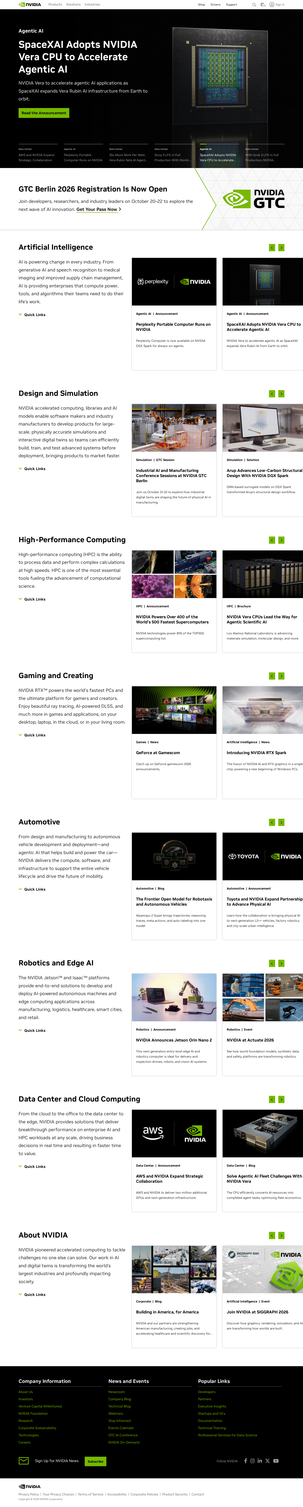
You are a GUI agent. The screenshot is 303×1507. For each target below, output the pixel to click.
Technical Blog (119, 1406)
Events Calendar (121, 1428)
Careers (25, 1442)
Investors (26, 1399)
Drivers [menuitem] (215, 4)
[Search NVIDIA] (254, 4)
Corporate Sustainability (37, 1428)
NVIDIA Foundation (33, 1413)
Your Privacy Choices (58, 1494)
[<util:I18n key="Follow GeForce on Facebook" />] (245, 1460)
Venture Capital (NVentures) (40, 1406)
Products (55, 4)
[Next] (281, 247)
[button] (262, 6)
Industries (92, 4)
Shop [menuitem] (201, 4)
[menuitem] (55, 4)
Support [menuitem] (231, 4)
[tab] (38, 153)
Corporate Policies (144, 1494)
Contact (197, 1494)
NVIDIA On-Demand (124, 1442)
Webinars (115, 1413)
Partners (204, 1399)
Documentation (210, 1421)
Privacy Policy (29, 1494)
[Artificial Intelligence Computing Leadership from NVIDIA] (30, 4)
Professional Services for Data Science (227, 1435)
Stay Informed (119, 1421)
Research (26, 1421)
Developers (206, 1392)
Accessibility (117, 1494)
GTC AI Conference (123, 1435)
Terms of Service (90, 1494)
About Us (26, 1392)
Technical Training (212, 1428)
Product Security (175, 1494)
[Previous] (272, 247)
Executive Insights (212, 1406)
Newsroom (116, 1392)
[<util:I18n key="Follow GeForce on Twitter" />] (267, 1460)
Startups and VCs (211, 1413)
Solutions (73, 4)
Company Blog (119, 1399)
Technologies (29, 1435)
